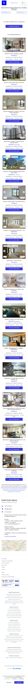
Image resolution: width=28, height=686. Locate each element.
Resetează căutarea (14, 26)
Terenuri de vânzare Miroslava (14, 624)
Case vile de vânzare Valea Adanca (14, 614)
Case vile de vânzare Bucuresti (14, 610)
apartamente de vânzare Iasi (13, 491)
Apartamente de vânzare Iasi (14, 599)
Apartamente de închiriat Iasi (14, 652)
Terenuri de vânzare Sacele (14, 625)
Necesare (8, 678)
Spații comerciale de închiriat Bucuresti (14, 657)
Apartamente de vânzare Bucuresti (14, 594)
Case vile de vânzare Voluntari (14, 612)
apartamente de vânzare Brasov (19, 488)
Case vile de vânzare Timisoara (14, 617)
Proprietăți (4, 558)
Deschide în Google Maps (10, 536)
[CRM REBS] (17, 668)
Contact (3, 569)
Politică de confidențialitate (8, 576)
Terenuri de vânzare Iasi (14, 622)
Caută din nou (6, 12)
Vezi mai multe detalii (14, 62)
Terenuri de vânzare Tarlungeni (14, 630)
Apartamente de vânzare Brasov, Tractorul (14, 601)
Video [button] (17, 374)
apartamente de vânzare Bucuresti (13, 487)
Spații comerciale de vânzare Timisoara (14, 635)
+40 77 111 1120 (8, 506)
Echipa (3, 567)
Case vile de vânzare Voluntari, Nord (14, 615)
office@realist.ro (8, 509)
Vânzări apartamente (14, 592)
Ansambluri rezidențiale (7, 561)
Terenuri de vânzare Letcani (14, 627)
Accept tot (19, 682)
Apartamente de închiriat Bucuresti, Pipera (14, 651)
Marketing (21, 678)
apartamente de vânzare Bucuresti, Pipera (13, 490)
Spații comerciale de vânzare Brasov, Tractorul (14, 639)
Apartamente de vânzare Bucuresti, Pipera (14, 597)
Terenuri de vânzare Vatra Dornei (14, 629)
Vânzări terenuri (14, 620)
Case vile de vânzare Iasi (14, 608)
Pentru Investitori (5, 563)
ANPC (3, 572)
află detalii (18, 676)
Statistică (15, 678)
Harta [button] (23, 49)
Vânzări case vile (14, 607)
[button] (25, 12)
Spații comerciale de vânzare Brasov (14, 637)
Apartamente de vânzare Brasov (14, 595)
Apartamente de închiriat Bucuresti (14, 649)
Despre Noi (4, 565)
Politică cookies (5, 574)
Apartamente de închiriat (14, 647)
